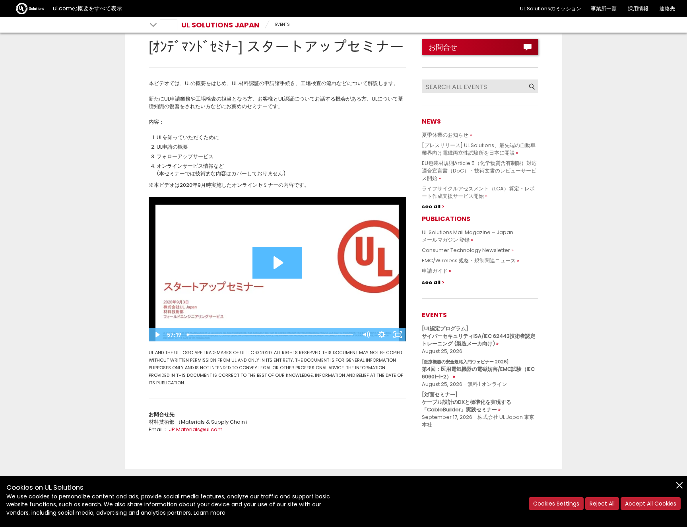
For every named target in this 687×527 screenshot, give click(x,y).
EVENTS (282, 24)
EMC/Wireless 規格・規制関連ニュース (469, 260)
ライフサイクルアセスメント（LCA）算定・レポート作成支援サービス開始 (478, 192)
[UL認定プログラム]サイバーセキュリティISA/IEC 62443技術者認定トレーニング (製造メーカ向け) (479, 336)
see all (431, 206)
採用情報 (638, 8)
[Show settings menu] (382, 334)
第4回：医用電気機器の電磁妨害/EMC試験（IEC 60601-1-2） (478, 369)
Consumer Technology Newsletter (466, 250)
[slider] (271, 334)
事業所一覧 (604, 8)
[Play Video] (157, 334)
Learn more (209, 513)
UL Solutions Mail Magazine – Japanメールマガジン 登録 (467, 236)
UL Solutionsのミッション (550, 8)
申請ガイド (435, 271)
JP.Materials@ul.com (196, 429)
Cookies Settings (556, 504)
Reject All (602, 504)
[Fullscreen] (398, 334)
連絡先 (667, 8)
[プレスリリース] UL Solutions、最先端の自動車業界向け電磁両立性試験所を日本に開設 (479, 149)
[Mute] (366, 334)
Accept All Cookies (650, 504)
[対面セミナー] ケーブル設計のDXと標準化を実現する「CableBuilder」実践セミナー (466, 402)
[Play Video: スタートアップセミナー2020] (277, 263)
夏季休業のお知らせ (445, 135)
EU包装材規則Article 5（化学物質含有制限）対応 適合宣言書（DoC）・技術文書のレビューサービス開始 (482, 170)
